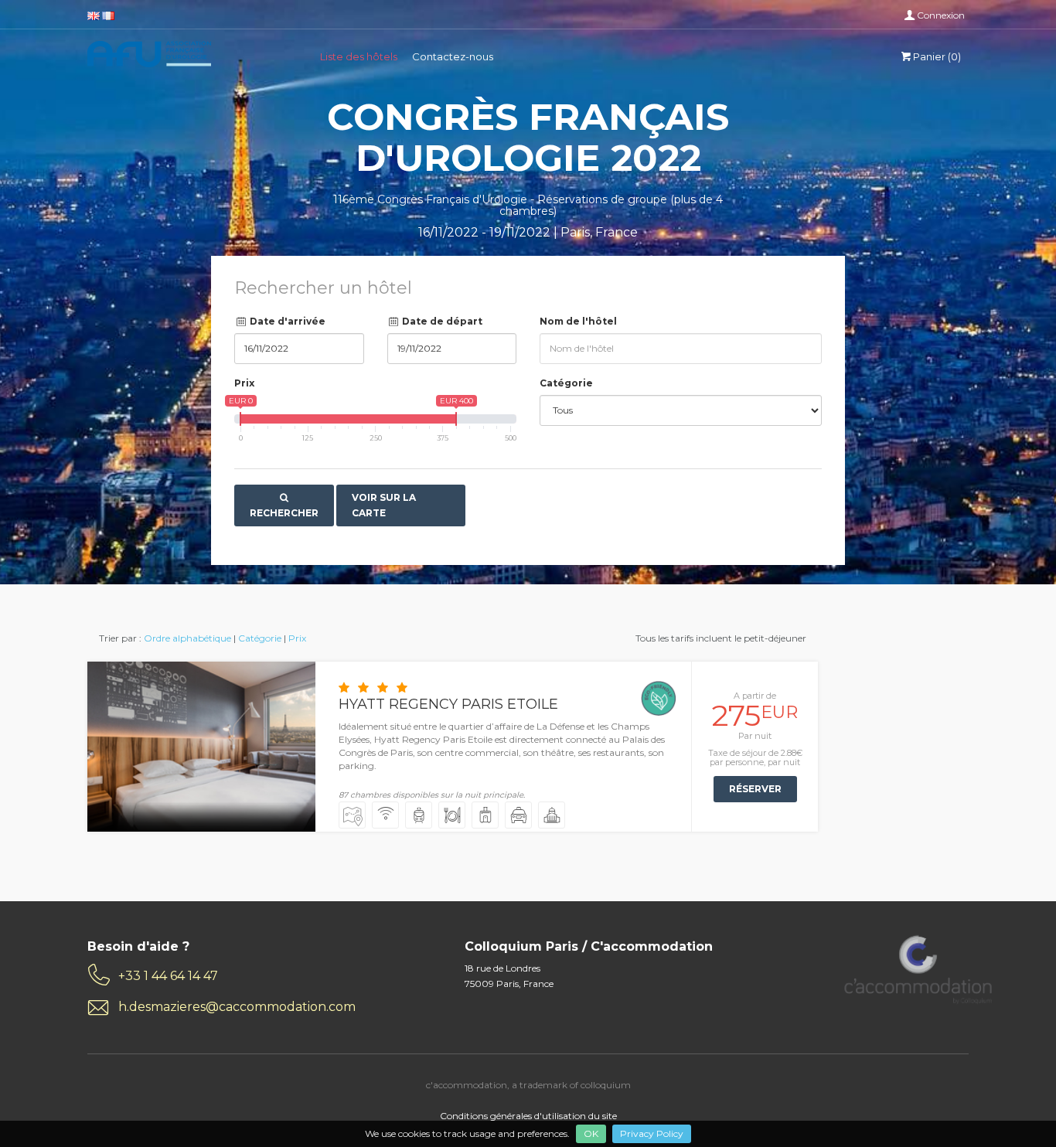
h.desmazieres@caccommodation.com (237, 1006)
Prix (244, 383)
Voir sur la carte (384, 505)
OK (591, 1133)
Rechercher (284, 513)
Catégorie (566, 383)
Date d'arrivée (286, 321)
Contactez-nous (452, 56)
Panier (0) (937, 56)
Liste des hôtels (358, 56)
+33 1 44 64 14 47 (168, 975)
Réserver (755, 789)
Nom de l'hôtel (578, 321)
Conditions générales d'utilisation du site (528, 1115)
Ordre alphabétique (187, 638)
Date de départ (441, 321)
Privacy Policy (651, 1133)
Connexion (941, 15)
